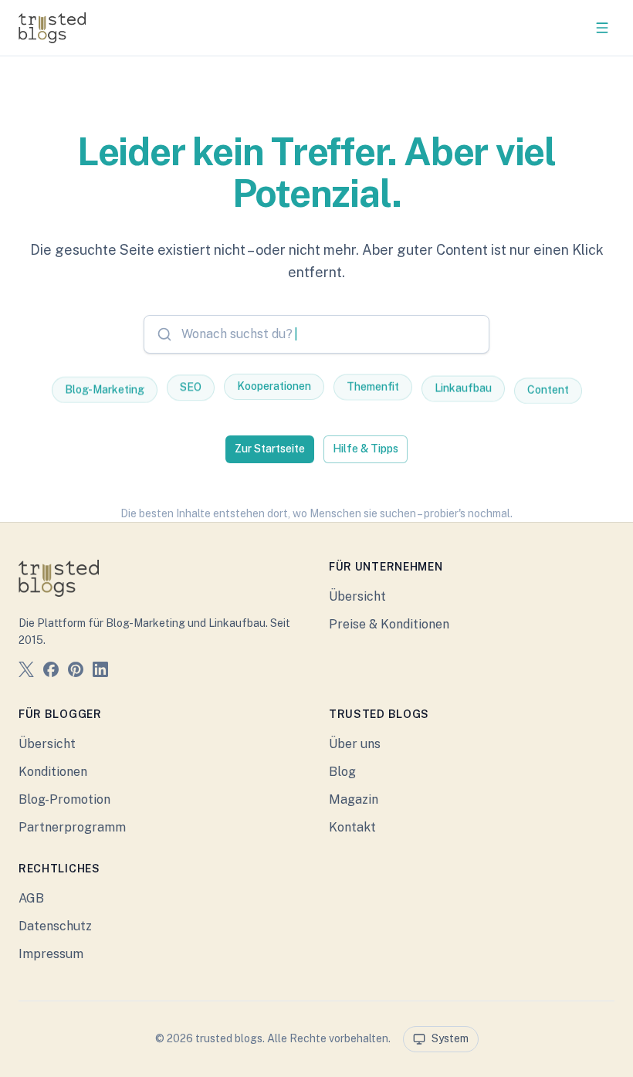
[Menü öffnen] (602, 27)
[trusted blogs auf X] (26, 672)
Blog (342, 771)
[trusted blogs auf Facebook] (51, 672)
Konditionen (53, 771)
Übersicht (357, 596)
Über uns (355, 744)
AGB (31, 898)
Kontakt (352, 827)
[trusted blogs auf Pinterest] (75, 672)
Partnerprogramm (72, 827)
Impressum (51, 954)
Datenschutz (55, 926)
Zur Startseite (270, 448)
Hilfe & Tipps (365, 448)
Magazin (353, 799)
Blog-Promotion (64, 799)
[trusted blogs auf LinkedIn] (100, 672)
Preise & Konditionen (389, 624)
